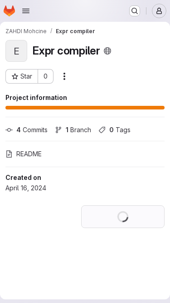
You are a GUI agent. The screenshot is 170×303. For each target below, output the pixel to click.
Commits (32, 130)
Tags (120, 130)
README (29, 154)
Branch (78, 130)
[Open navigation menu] (26, 11)
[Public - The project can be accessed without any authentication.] (107, 51)
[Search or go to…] (134, 10)
